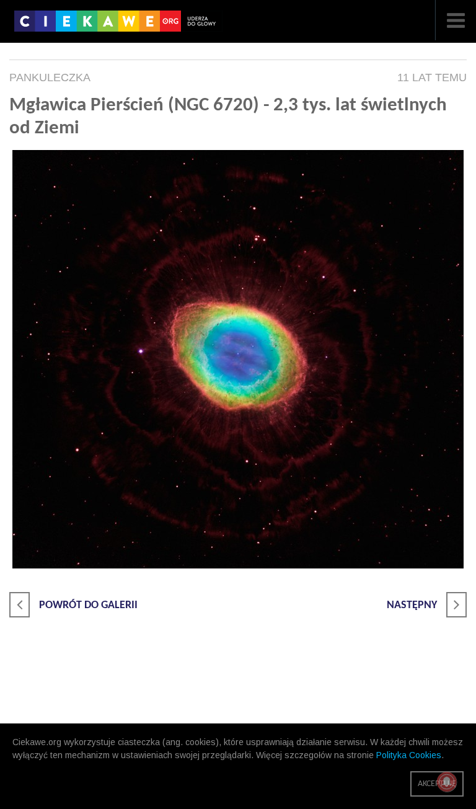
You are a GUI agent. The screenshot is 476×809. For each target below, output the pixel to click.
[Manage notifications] (447, 782)
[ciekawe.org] (118, 25)
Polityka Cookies (408, 755)
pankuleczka (49, 77)
